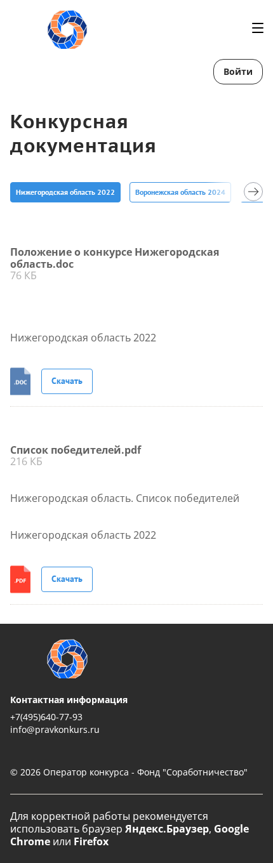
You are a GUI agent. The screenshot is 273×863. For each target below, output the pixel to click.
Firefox (91, 841)
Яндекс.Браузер (167, 829)
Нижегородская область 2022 (65, 192)
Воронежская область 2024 (180, 192)
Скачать (67, 380)
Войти (238, 71)
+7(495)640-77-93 (46, 717)
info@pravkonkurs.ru (55, 729)
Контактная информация (69, 700)
